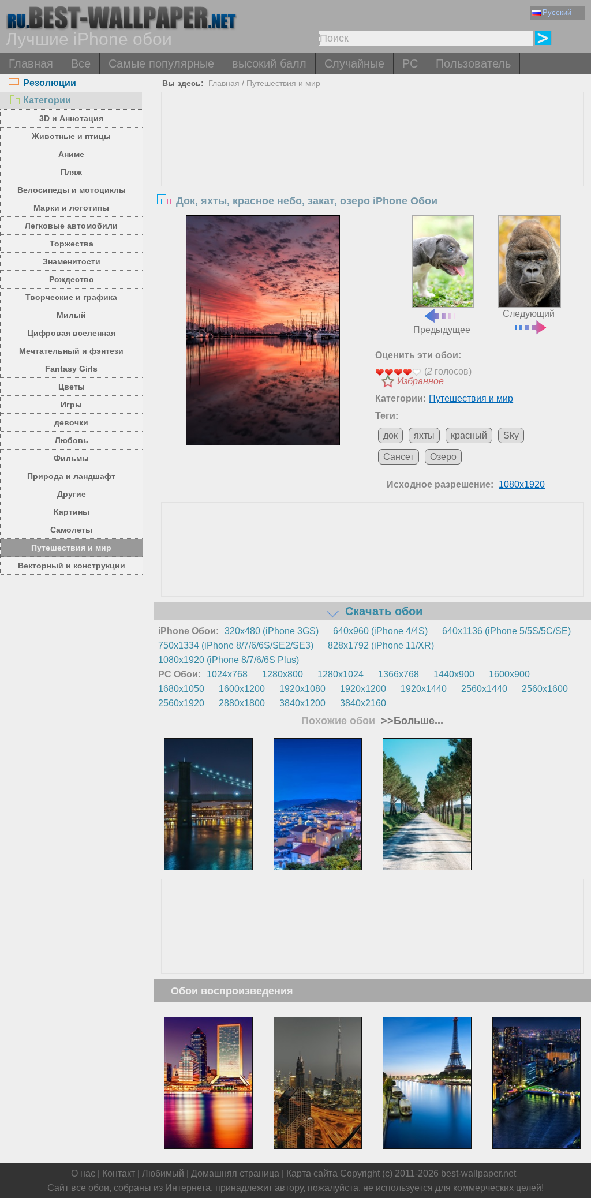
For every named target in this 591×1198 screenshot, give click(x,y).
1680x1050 (181, 689)
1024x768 (227, 674)
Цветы (71, 386)
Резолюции (49, 83)
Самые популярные (161, 63)
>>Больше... (410, 721)
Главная (31, 63)
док (390, 435)
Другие (71, 494)
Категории (47, 100)
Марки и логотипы (71, 207)
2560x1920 (181, 703)
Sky (511, 435)
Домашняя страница (235, 1173)
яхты (424, 435)
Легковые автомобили (71, 225)
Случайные (354, 63)
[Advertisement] (372, 179)
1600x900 (509, 674)
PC (410, 63)
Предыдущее (441, 330)
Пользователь (473, 63)
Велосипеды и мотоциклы (71, 189)
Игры (71, 404)
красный (469, 435)
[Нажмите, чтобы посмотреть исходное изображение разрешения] (262, 330)
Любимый (163, 1173)
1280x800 (282, 674)
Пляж (71, 172)
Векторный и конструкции (71, 565)
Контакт (118, 1173)
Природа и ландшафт (71, 476)
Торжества (71, 243)
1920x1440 (424, 689)
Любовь (71, 440)
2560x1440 (484, 689)
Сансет (398, 457)
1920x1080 (302, 689)
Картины (71, 511)
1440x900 (453, 674)
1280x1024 (340, 674)
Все (81, 63)
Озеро (443, 457)
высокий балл (269, 63)
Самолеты (71, 529)
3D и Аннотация (71, 118)
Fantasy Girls (71, 368)
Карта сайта (312, 1173)
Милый (71, 315)
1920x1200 (363, 689)
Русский (557, 12)
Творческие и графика (71, 297)
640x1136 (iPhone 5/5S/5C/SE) (506, 631)
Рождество (71, 279)
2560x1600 (545, 689)
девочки (71, 422)
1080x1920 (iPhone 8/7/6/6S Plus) (228, 660)
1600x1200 (242, 689)
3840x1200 (302, 703)
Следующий (529, 314)
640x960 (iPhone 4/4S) (380, 631)
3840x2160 (363, 703)
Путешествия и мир (71, 547)
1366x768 (398, 674)
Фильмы (71, 458)
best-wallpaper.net (478, 1173)
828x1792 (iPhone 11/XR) (381, 645)
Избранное (420, 381)
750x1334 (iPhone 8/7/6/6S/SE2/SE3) (235, 645)
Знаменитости (71, 261)
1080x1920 (522, 484)
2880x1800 (242, 703)
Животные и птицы (71, 136)
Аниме (71, 154)
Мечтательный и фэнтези (71, 350)
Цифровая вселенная (71, 333)
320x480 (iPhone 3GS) (272, 631)
